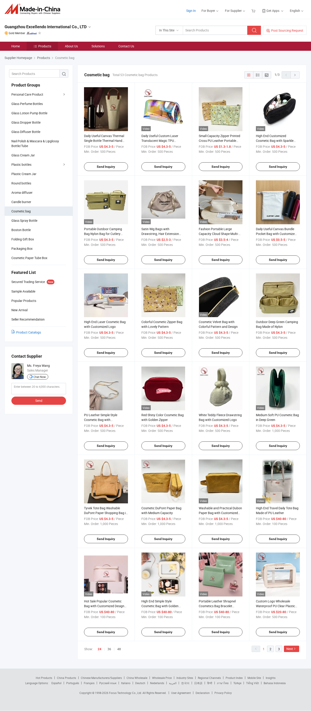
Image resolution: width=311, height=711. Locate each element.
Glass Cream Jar (23, 155)
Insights (270, 678)
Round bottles (21, 183)
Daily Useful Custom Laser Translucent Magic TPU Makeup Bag (159, 141)
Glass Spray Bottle (24, 220)
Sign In (191, 10)
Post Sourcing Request (287, 30)
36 (109, 649)
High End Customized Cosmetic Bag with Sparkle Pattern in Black (274, 141)
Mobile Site (254, 678)
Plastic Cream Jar (23, 174)
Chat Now (39, 377)
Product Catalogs (28, 332)
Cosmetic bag (21, 211)
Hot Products (44, 678)
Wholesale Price (162, 678)
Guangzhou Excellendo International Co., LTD (46, 26)
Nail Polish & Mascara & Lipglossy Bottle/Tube (35, 143)
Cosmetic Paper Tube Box (29, 258)
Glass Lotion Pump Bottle (29, 113)
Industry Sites (184, 678)
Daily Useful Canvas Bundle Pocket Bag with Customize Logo (275, 234)
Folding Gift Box (22, 239)
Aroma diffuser (22, 192)
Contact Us (126, 46)
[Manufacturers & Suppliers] (34, 9)
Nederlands (157, 683)
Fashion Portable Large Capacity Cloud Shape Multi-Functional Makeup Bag (218, 234)
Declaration (203, 693)
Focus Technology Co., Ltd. (126, 693)
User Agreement (181, 693)
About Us (71, 46)
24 (99, 649)
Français (89, 683)
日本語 (198, 683)
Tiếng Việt (252, 683)
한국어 (185, 683)
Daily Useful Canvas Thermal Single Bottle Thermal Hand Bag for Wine (104, 141)
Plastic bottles (21, 164)
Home (15, 46)
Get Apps (273, 10)
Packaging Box (22, 248)
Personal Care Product (27, 94)
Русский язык (107, 683)
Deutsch (140, 683)
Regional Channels (209, 678)
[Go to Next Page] (295, 74)
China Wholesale (137, 678)
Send (38, 400)
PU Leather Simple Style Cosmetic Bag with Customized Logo (100, 420)
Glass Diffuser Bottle (25, 132)
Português (72, 683)
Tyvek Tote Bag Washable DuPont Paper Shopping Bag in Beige (105, 513)
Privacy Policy (223, 693)
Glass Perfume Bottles (27, 104)
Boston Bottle (21, 230)
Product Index (234, 678)
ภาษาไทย (223, 683)
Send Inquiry (106, 166)
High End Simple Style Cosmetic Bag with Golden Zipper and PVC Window (159, 606)
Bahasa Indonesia (275, 683)
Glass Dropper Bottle (26, 122)
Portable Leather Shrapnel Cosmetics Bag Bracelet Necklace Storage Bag (217, 606)
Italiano (125, 683)
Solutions (98, 46)
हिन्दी (209, 683)
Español (56, 683)
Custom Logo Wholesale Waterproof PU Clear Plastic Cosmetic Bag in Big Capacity (276, 606)
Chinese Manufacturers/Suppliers (101, 678)
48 (119, 649)
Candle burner (21, 202)
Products (44, 46)
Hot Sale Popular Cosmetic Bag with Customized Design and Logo (104, 606)
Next (289, 649)
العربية (172, 683)
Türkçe (237, 683)
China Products (66, 678)
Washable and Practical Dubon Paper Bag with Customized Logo (220, 513)
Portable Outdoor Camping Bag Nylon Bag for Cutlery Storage (103, 234)
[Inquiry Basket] (254, 10)
